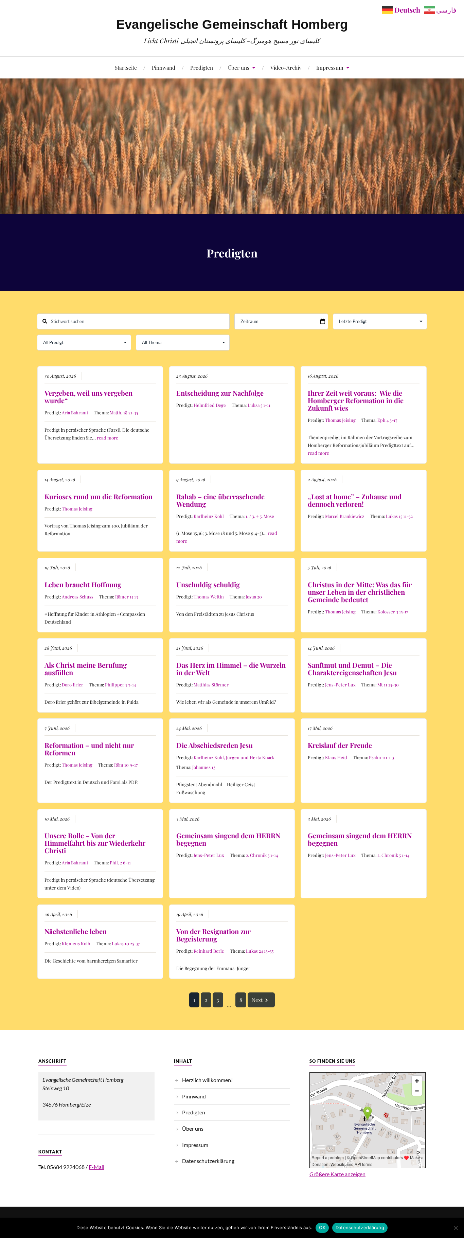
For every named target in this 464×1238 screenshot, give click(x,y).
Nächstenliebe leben (75, 931)
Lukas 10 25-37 (126, 943)
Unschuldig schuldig (208, 584)
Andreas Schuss (77, 596)
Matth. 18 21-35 (124, 412)
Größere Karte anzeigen (337, 1174)
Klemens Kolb (76, 943)
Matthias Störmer (211, 684)
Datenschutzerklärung (208, 1161)
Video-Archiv (285, 67)
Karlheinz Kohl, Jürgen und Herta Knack (234, 757)
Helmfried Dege (210, 405)
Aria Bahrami (75, 412)
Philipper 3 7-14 (120, 684)
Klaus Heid (336, 757)
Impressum (329, 67)
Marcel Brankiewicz (344, 516)
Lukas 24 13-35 (259, 951)
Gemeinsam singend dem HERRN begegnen (228, 839)
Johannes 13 (203, 767)
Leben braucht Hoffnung (82, 584)
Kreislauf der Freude (340, 745)
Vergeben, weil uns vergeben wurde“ (88, 396)
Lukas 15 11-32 (399, 516)
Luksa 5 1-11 (259, 405)
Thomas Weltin (209, 596)
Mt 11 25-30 (388, 684)
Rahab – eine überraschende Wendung (220, 500)
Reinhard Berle (209, 951)
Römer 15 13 (126, 596)
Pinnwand (163, 67)
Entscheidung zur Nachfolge (220, 392)
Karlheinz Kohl (209, 516)
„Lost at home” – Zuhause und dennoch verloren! (354, 500)
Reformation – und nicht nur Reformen (89, 748)
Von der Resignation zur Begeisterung (213, 935)
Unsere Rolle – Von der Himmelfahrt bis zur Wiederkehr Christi (94, 843)
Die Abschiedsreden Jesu (214, 745)
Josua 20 (254, 596)
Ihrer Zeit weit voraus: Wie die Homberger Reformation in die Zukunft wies (356, 400)
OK (322, 1227)
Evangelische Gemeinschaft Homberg (232, 24)
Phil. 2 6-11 (120, 862)
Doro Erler (72, 684)
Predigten (201, 67)
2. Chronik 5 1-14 (262, 855)
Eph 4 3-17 (387, 420)
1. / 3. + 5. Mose (260, 516)
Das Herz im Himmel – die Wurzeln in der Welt (231, 668)
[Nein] (455, 1227)
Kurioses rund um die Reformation (98, 496)
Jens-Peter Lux (340, 684)
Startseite (126, 67)
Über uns (238, 67)
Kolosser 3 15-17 (392, 611)
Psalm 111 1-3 (381, 757)
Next (257, 1000)
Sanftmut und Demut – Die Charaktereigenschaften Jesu (352, 668)
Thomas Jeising (340, 420)
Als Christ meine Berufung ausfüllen (85, 668)
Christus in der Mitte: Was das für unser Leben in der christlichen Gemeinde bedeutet (360, 592)
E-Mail (96, 1167)
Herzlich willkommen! (207, 1080)
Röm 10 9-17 (126, 765)
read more (107, 437)
